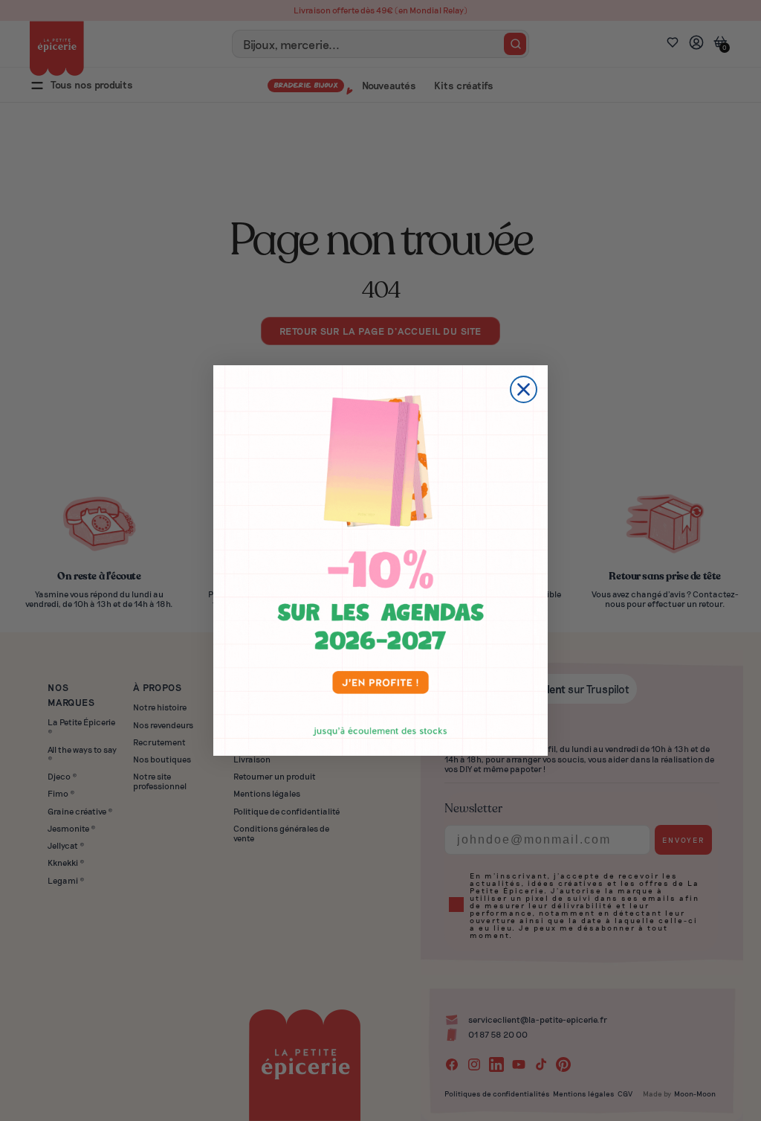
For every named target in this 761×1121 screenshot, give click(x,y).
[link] (380, 560)
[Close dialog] (524, 389)
